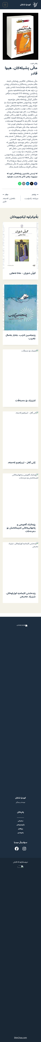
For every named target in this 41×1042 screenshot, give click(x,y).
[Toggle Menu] (5, 4)
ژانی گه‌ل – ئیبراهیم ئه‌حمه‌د (22, 462)
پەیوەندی (21, 832)
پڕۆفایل (20, 828)
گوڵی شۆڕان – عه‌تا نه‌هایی (22, 273)
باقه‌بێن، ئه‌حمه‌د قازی (9, 198)
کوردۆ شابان (25, 4)
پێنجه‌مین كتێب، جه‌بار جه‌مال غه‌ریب (21, 337)
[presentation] (20, 245)
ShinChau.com (20, 1038)
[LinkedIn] (27, 183)
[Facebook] (35, 183)
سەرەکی (20, 820)
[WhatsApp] (19, 183)
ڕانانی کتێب (33, 63)
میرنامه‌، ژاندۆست (31, 196)
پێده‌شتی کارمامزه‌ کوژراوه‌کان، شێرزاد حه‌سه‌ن (21, 595)
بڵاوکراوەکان (20, 824)
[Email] (23, 183)
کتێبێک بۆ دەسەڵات (25, 400)
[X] (31, 183)
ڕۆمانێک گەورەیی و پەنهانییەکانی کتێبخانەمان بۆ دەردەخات (21, 528)
